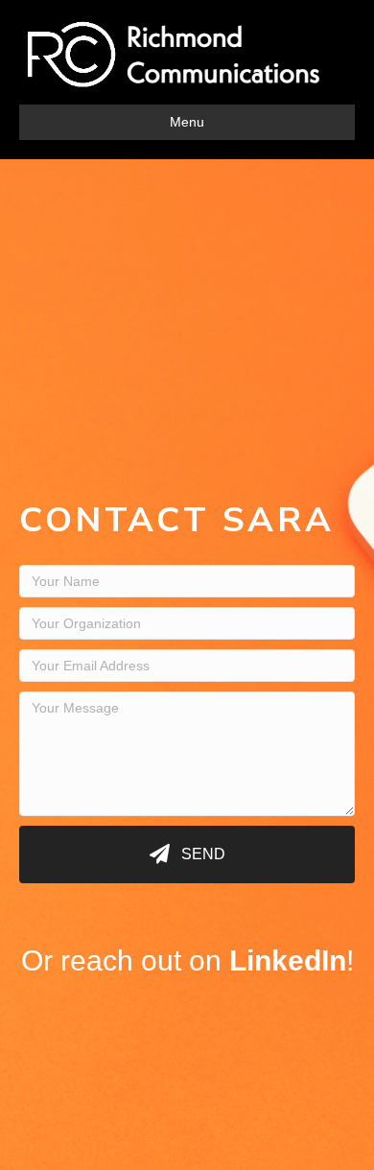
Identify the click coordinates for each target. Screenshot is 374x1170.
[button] (187, 855)
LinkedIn (287, 960)
